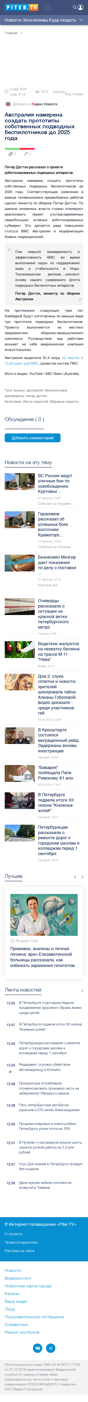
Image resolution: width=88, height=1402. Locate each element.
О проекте (13, 1234)
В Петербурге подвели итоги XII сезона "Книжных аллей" (50, 1026)
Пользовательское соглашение (34, 1317)
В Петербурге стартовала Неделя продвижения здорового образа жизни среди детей (50, 1007)
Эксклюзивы (35, 20)
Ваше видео (16, 1301)
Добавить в (35, 104)
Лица (10, 1309)
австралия (35, 390)
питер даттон (36, 396)
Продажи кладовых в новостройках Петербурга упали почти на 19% (47, 1126)
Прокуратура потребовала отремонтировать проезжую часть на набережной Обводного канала (49, 1088)
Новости (13, 20)
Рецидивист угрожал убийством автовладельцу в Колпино (44, 1067)
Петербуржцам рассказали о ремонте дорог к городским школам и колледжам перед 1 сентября (49, 1048)
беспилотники (56, 390)
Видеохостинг (18, 1278)
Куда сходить (62, 20)
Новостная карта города (28, 1286)
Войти (80, 7)
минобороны (14, 396)
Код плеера (74, 94)
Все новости (80, 991)
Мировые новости (64, 402)
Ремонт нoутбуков (22, 1332)
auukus (19, 390)
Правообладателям (21, 1242)
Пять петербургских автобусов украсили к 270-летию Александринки (49, 1107)
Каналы (12, 1294)
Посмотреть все (24, 424)
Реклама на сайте (19, 1250)
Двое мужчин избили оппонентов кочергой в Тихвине (45, 1185)
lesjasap (59, 92)
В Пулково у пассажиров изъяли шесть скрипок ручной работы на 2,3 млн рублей (50, 1147)
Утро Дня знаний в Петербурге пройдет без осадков (51, 1166)
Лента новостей (35, 402)
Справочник (16, 1324)
